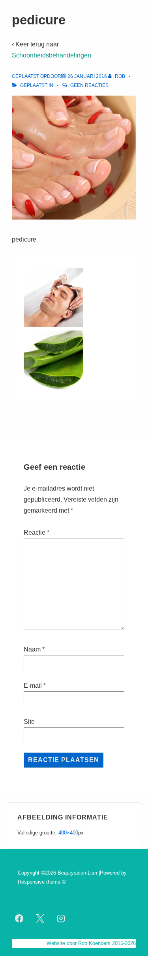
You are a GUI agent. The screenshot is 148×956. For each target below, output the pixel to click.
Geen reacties (89, 85)
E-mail (33, 685)
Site (29, 721)
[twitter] (40, 918)
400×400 (68, 833)
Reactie (36, 532)
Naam (32, 649)
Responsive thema (39, 882)
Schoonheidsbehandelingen (51, 55)
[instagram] (61, 918)
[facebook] (19, 918)
